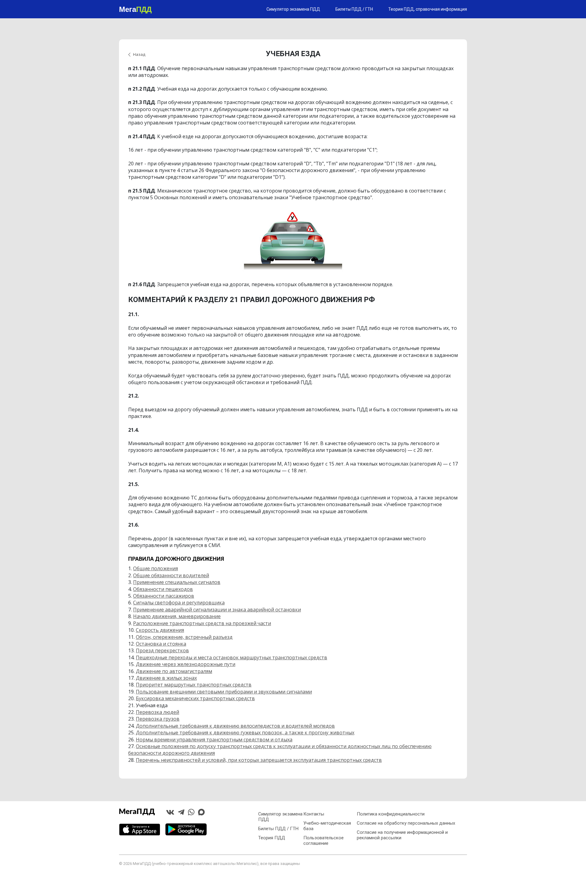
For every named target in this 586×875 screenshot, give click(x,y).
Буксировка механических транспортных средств (195, 698)
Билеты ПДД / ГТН (354, 9)
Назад (139, 54)
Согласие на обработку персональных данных (406, 823)
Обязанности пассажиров (163, 595)
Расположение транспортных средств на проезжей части (202, 623)
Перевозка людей (157, 712)
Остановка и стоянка (161, 643)
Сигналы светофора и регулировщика (179, 602)
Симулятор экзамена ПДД (293, 9)
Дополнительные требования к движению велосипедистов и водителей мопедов (235, 725)
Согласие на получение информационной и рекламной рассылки (402, 835)
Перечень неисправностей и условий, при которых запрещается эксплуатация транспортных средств (259, 760)
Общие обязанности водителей (171, 575)
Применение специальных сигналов (176, 582)
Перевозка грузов (157, 718)
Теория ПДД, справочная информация (427, 9)
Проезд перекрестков (162, 650)
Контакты (313, 814)
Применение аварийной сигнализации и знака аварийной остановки (217, 609)
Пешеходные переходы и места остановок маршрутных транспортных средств (231, 657)
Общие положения (155, 568)
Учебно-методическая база (327, 825)
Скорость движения (160, 630)
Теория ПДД (271, 838)
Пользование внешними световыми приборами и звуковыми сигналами (224, 691)
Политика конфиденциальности (391, 814)
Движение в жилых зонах (166, 678)
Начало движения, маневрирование (177, 616)
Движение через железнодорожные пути (185, 664)
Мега (135, 9)
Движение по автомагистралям (174, 671)
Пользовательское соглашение (323, 840)
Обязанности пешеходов (163, 589)
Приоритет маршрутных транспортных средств (193, 684)
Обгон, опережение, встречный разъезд (184, 637)
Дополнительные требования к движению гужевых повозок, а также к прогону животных (245, 732)
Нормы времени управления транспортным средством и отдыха (214, 739)
